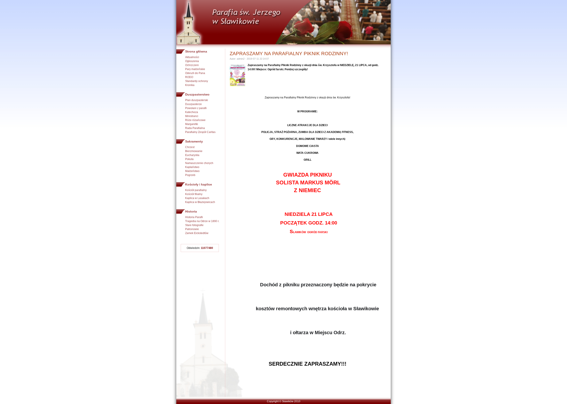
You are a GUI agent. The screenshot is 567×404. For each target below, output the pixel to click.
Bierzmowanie (193, 151)
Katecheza (191, 112)
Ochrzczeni (192, 65)
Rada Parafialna (195, 128)
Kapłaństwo (192, 167)
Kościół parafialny (196, 190)
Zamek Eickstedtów (196, 233)
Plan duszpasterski (196, 100)
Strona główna (196, 51)
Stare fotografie (194, 225)
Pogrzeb (190, 175)
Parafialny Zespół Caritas (200, 132)
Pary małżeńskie (195, 69)
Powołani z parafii (196, 108)
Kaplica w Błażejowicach (200, 202)
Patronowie (192, 229)
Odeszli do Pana (195, 73)
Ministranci (191, 116)
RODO (189, 77)
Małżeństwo (192, 171)
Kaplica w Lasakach (197, 198)
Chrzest (189, 147)
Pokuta (189, 159)
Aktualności (192, 57)
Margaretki (191, 124)
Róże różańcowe (195, 120)
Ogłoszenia (192, 61)
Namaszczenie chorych (199, 163)
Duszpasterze (193, 104)
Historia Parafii (194, 217)
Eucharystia (192, 155)
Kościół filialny (193, 194)
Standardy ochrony (196, 81)
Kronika (189, 85)
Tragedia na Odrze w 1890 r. (202, 221)
